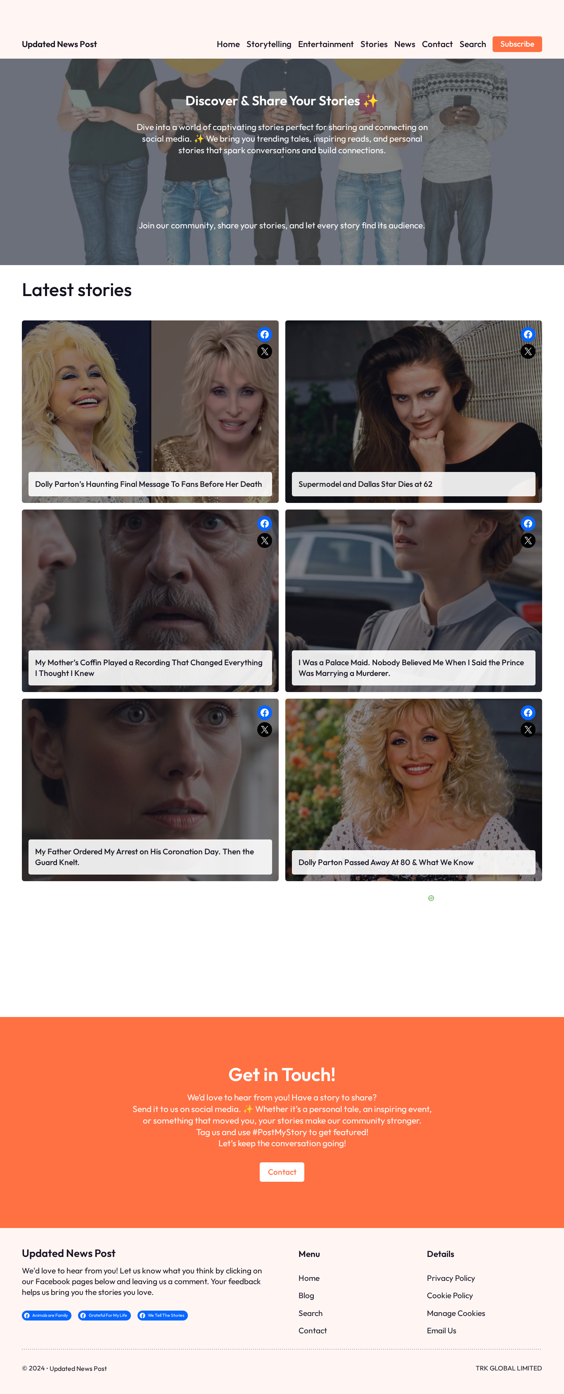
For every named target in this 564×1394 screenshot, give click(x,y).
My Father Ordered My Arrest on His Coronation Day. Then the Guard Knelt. (144, 856)
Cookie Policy (450, 1295)
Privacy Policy (451, 1278)
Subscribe (517, 44)
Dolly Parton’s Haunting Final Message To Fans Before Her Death (148, 484)
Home (309, 1278)
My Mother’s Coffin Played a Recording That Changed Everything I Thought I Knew (149, 667)
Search (311, 1313)
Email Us (441, 1330)
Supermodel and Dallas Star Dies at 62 (365, 484)
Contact (282, 1172)
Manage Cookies (456, 1313)
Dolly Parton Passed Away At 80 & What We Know (386, 862)
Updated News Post (59, 43)
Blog (306, 1295)
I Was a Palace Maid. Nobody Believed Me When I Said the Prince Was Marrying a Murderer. (411, 667)
